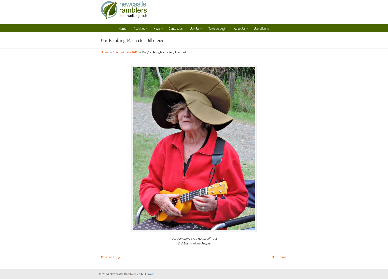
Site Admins (146, 274)
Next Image (279, 257)
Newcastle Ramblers (124, 10)
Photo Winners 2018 (125, 52)
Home (104, 52)
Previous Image (111, 257)
